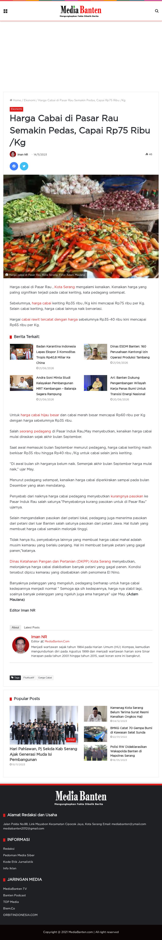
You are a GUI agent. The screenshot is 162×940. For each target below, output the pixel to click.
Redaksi (9, 849)
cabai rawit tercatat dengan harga (50, 319)
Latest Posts (32, 627)
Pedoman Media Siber (19, 855)
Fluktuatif (28, 678)
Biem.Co (9, 908)
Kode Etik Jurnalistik (18, 862)
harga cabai (41, 303)
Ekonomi (29, 100)
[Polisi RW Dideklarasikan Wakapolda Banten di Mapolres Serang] (95, 753)
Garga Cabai (45, 678)
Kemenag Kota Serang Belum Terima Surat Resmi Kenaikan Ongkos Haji (129, 712)
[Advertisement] (81, 53)
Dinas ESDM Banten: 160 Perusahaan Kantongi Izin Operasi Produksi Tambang (130, 352)
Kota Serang (64, 287)
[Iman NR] (20, 652)
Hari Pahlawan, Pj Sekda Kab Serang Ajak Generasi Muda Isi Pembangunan (43, 754)
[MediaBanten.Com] (81, 11)
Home (16, 100)
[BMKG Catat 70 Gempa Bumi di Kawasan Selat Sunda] (95, 734)
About (15, 627)
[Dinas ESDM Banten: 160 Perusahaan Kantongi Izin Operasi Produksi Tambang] (95, 352)
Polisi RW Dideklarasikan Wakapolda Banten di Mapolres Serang (128, 751)
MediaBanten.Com (57, 641)
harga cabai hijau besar (40, 415)
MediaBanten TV (15, 889)
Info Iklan (9, 868)
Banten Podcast (14, 895)
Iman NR (23, 155)
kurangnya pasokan (127, 496)
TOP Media (11, 902)
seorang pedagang (35, 431)
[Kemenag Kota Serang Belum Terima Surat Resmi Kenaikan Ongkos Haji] (95, 714)
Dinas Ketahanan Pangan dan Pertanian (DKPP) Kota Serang (60, 561)
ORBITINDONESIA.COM (20, 915)
